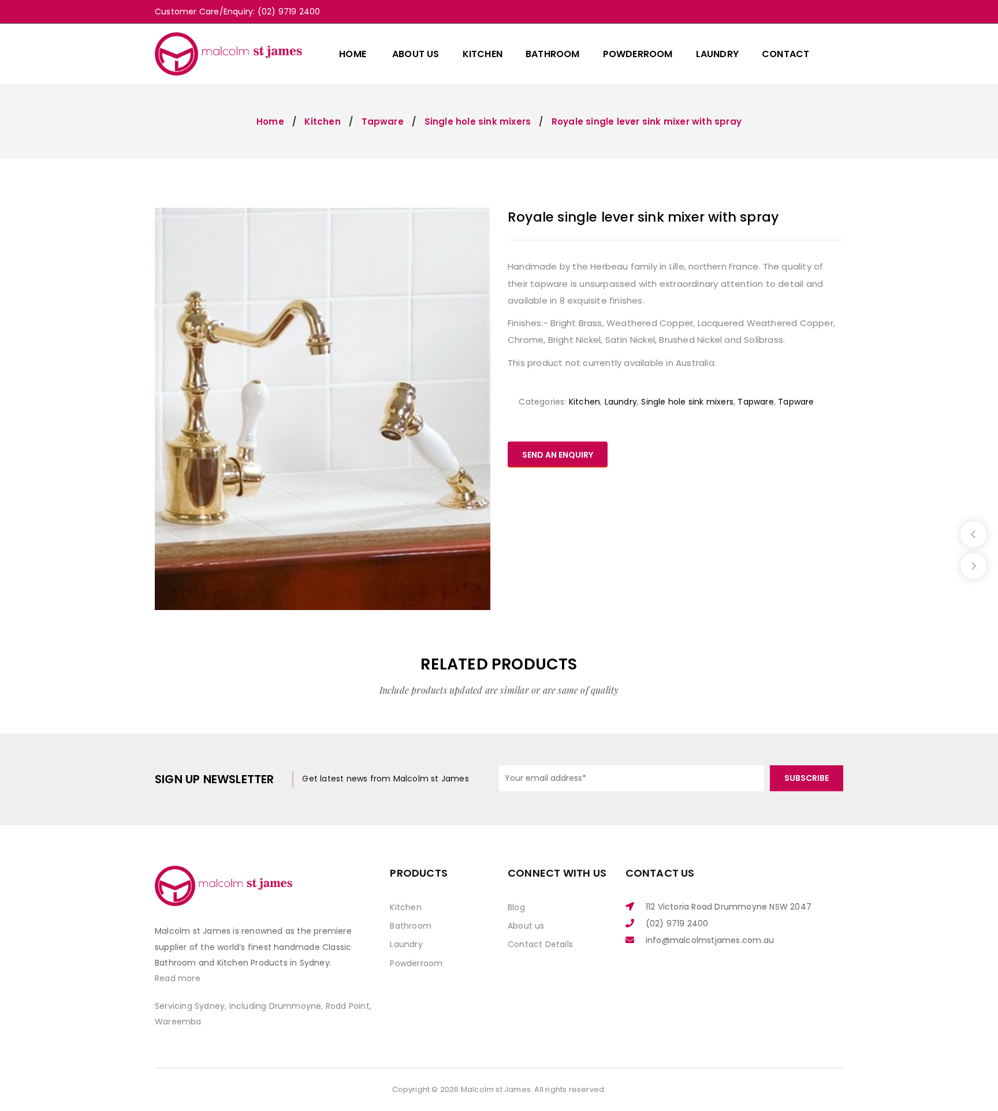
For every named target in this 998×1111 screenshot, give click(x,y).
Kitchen (322, 121)
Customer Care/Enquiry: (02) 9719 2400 (237, 11)
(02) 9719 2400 (677, 923)
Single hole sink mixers (477, 121)
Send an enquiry (557, 455)
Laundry (621, 401)
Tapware (383, 121)
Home (270, 121)
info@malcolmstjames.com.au (710, 940)
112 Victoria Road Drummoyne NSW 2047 (728, 906)
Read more (177, 978)
